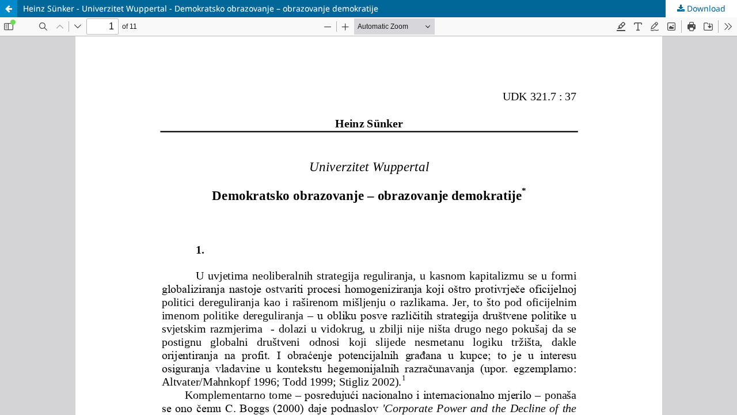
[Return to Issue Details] (8, 8)
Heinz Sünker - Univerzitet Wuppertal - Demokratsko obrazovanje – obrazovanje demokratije (200, 8)
